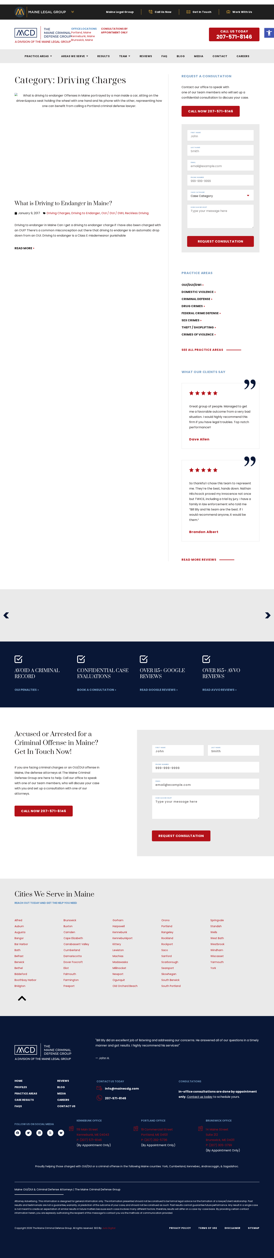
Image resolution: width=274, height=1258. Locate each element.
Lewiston (118, 950)
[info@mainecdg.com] (99, 1088)
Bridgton (20, 986)
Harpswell (119, 926)
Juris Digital (108, 1228)
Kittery (117, 944)
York (213, 968)
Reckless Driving (137, 213)
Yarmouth (217, 962)
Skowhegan (168, 974)
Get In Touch (202, 12)
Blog (61, 1087)
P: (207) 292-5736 (154, 1140)
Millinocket (119, 968)
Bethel (19, 968)
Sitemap (253, 1228)
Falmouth (70, 974)
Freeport (69, 986)
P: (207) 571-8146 (89, 1140)
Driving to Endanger (85, 213)
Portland (166, 926)
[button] (6, 615)
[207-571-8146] (99, 1098)
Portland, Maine (81, 32)
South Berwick (170, 980)
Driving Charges (58, 213)
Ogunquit (119, 980)
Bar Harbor (21, 944)
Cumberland (72, 950)
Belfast (19, 956)
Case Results (24, 1100)
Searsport (167, 968)
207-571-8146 (115, 1098)
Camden (69, 932)
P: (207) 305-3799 (219, 1145)
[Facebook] (18, 1133)
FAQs (18, 1106)
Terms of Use (207, 1228)
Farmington (71, 980)
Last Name (195, 147)
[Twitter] (28, 1133)
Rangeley (167, 932)
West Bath (217, 938)
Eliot (66, 968)
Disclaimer (232, 1228)
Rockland (167, 938)
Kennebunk (120, 932)
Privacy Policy (180, 1228)
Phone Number (197, 177)
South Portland (171, 986)
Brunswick (70, 920)
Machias (118, 956)
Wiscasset (217, 956)
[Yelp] (50, 1133)
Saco (164, 950)
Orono (165, 920)
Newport (118, 974)
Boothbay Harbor (25, 980)
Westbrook (217, 944)
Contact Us (66, 1106)
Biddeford (21, 974)
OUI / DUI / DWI (112, 213)
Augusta (20, 932)
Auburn (19, 926)
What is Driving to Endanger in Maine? (63, 203)
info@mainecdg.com (122, 1088)
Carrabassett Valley (76, 944)
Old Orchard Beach (125, 986)
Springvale (217, 920)
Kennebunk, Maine (83, 36)
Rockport (167, 944)
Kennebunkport (123, 938)
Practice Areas (26, 1093)
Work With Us (242, 12)
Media (61, 1093)
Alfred (18, 920)
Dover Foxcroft (73, 962)
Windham (216, 950)
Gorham (118, 920)
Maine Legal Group (120, 12)
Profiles (21, 1087)
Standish (216, 926)
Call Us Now (163, 12)
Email (193, 162)
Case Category (198, 192)
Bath (18, 950)
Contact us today (199, 1097)
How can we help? (199, 207)
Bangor (19, 938)
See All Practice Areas (202, 350)
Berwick (19, 962)
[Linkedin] (39, 1133)
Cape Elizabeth (73, 938)
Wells (213, 932)
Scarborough (169, 962)
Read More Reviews (199, 559)
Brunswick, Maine (82, 40)
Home (19, 1081)
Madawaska (120, 962)
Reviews (63, 1081)
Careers (63, 1100)
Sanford (166, 956)
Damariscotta (73, 956)
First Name (196, 132)
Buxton (68, 926)
